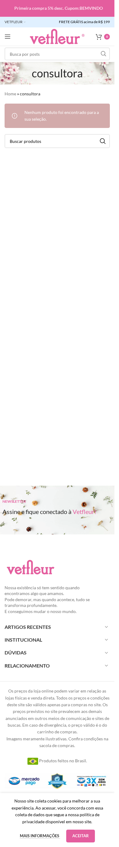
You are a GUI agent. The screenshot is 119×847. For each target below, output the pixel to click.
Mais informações (40, 835)
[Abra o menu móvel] (8, 36)
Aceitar (80, 835)
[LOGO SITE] (57, 36)
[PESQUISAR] (103, 54)
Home (10, 93)
